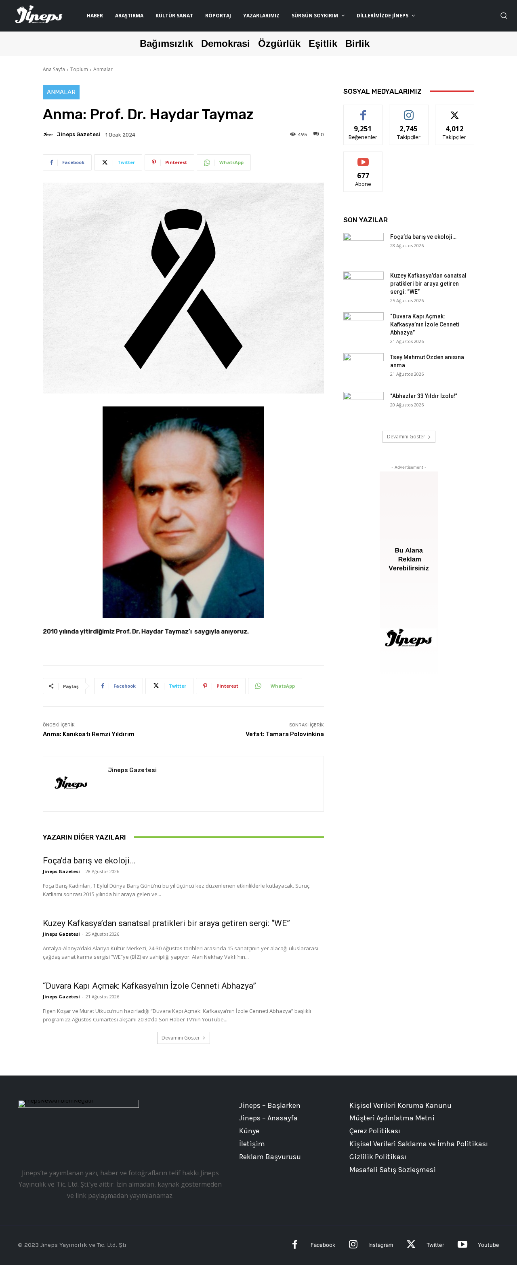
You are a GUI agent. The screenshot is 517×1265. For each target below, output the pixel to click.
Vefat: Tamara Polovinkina (285, 734)
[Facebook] (295, 1245)
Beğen (363, 111)
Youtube (488, 1245)
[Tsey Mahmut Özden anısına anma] (363, 367)
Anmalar (103, 69)
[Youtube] (462, 1245)
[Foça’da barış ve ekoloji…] (363, 247)
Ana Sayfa (54, 69)
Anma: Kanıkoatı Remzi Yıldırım (89, 734)
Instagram (380, 1245)
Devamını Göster (181, 1037)
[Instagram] (353, 1245)
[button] (503, 15)
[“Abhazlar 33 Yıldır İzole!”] (363, 406)
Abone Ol (363, 158)
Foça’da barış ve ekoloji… (89, 860)
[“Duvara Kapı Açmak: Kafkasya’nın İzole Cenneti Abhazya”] (363, 326)
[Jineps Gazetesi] (49, 134)
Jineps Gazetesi (78, 134)
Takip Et (409, 111)
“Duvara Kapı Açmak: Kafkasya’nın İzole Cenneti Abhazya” (149, 986)
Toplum (79, 69)
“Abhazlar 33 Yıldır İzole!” (423, 396)
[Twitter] (411, 1245)
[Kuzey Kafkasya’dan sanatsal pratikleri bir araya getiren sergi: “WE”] (363, 286)
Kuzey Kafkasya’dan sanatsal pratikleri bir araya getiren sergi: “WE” (166, 923)
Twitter (435, 1245)
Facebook (323, 1245)
